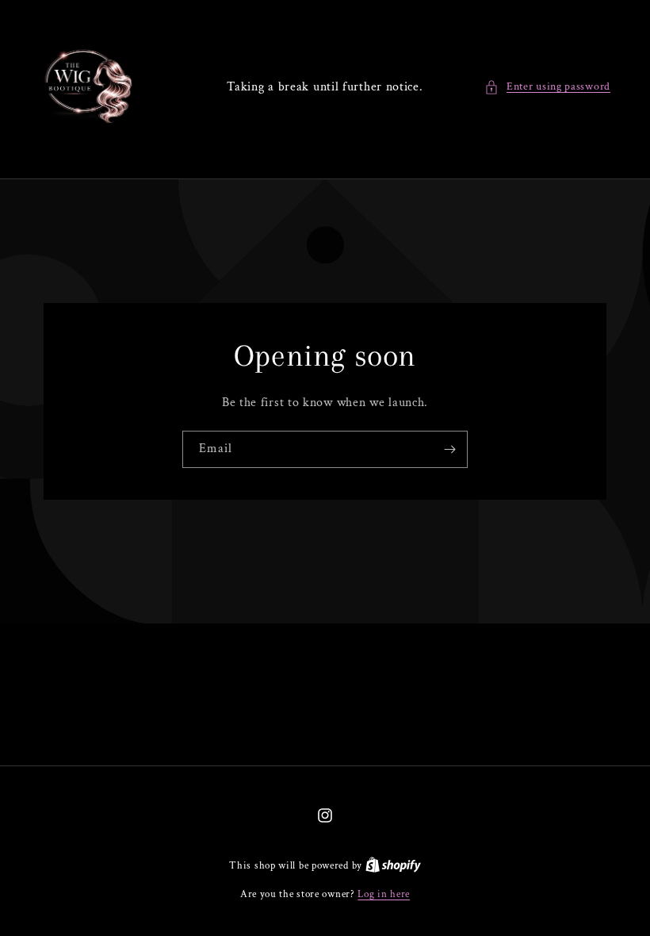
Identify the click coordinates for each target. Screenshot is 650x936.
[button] (547, 87)
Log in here (384, 894)
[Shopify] (393, 866)
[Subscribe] (449, 449)
